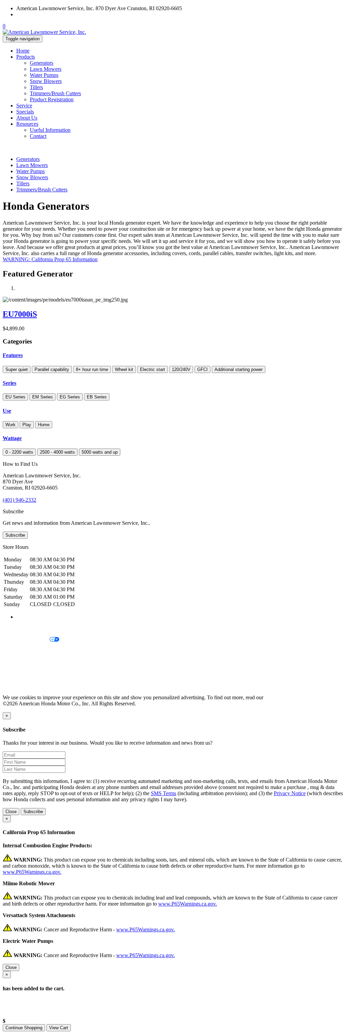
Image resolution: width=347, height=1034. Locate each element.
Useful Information (50, 130)
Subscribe (15, 535)
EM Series (42, 396)
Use (7, 411)
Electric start (152, 369)
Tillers (36, 87)
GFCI (202, 369)
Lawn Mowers (45, 69)
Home (22, 51)
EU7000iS (20, 314)
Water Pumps (44, 75)
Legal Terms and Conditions (33, 651)
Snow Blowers (46, 81)
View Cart (58, 1027)
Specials (25, 112)
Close (11, 811)
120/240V (181, 369)
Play (26, 424)
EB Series (97, 396)
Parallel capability (52, 369)
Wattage (12, 438)
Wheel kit (124, 369)
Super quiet (16, 369)
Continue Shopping (23, 1027)
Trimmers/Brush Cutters (55, 93)
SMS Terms (15, 663)
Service (24, 105)
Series (9, 383)
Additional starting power (239, 369)
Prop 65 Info (16, 674)
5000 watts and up (100, 452)
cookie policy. (279, 697)
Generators (41, 63)
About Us (26, 118)
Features (13, 355)
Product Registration (52, 99)
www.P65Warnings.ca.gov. (32, 872)
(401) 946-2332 (33, 14)
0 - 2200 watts (19, 452)
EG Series (70, 396)
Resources (27, 124)
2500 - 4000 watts (57, 452)
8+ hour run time (92, 369)
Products (25, 57)
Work (10, 424)
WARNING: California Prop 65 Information (50, 259)
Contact (38, 136)
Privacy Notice (19, 628)
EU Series (15, 396)
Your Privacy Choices (26, 640)
